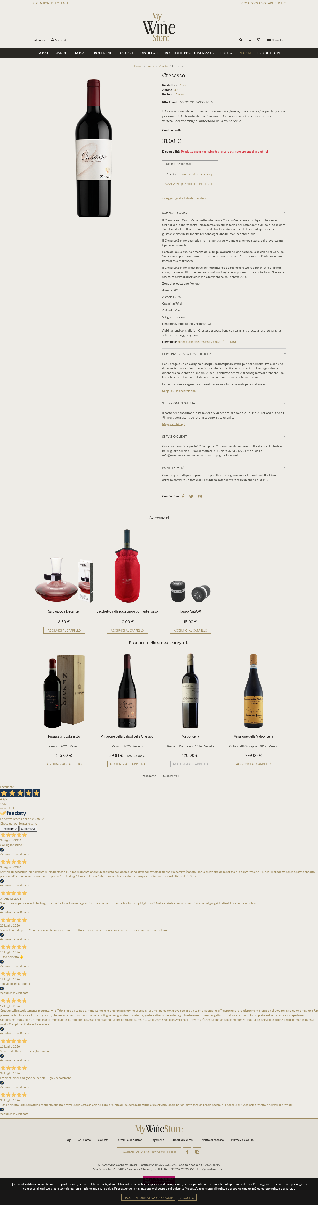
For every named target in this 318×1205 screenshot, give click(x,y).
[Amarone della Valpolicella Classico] (127, 691)
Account (60, 40)
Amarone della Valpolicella (253, 736)
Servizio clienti (175, 436)
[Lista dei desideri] (258, 39)
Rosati (81, 53)
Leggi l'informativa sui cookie (148, 1197)
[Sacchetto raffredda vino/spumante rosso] (127, 566)
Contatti (103, 1140)
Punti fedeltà (173, 467)
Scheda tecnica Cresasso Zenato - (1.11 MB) (207, 341)
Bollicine (103, 53)
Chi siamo (84, 1140)
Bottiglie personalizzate (189, 53)
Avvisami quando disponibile (189, 184)
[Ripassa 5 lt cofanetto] (64, 691)
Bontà (226, 53)
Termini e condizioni (129, 1140)
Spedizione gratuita (178, 403)
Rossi (43, 53)
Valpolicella (190, 736)
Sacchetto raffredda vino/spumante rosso (127, 611)
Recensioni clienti (50, 3)
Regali (245, 53)
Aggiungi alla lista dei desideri (185, 198)
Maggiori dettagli (173, 424)
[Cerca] (240, 40)
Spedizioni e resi (182, 1140)
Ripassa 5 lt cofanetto (64, 736)
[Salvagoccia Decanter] (64, 566)
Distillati (149, 53)
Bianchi (62, 53)
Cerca (247, 40)
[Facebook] (183, 496)
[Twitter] (191, 496)
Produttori (268, 53)
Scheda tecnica (175, 212)
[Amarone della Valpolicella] (253, 691)
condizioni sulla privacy (196, 174)
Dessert (126, 53)
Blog (67, 1140)
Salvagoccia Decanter (64, 611)
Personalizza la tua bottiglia (187, 354)
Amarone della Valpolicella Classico (127, 736)
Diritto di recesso (212, 1140)
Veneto (179, 94)
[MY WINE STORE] (159, 27)
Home (138, 66)
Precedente (148, 776)
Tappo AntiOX (190, 611)
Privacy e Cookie (242, 1140)
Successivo (170, 776)
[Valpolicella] (190, 691)
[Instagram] (197, 1151)
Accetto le (189, 174)
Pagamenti (158, 1140)
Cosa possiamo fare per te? (263, 3)
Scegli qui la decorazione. (179, 391)
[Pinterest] (200, 496)
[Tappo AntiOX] (190, 566)
